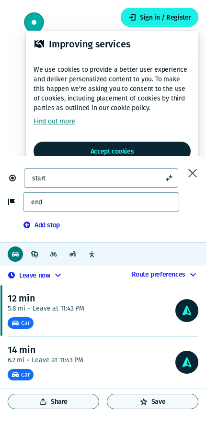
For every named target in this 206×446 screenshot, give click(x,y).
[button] (16, 178)
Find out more (54, 121)
